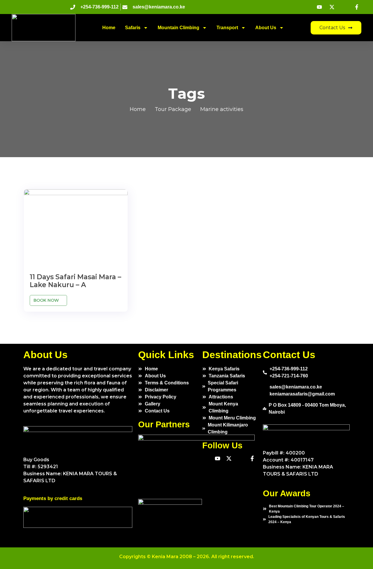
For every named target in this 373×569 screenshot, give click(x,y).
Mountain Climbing (178, 27)
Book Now (47, 300)
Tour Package (173, 109)
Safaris (132, 27)
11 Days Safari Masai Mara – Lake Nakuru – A (75, 281)
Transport (227, 27)
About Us (265, 27)
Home (108, 27)
